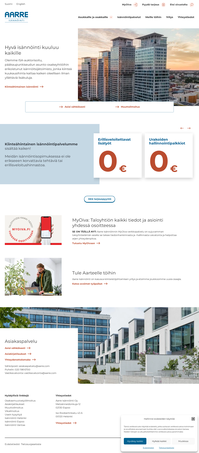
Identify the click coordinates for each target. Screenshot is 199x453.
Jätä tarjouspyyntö (99, 199)
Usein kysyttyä (13, 414)
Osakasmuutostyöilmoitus (20, 400)
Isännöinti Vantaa (15, 425)
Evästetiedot (148, 448)
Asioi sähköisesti (74, 106)
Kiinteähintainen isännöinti (21, 86)
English (20, 4)
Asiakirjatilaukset (15, 354)
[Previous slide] (182, 128)
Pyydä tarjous (150, 4)
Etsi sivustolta (178, 4)
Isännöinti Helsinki (15, 418)
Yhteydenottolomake (18, 359)
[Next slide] (189, 128)
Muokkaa (183, 441)
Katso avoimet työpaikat (87, 283)
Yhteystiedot (63, 423)
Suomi (8, 4)
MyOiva (126, 4)
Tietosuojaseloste (166, 448)
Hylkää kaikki (159, 441)
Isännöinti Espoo (14, 421)
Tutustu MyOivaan (83, 243)
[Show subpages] (111, 17)
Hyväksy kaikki (135, 441)
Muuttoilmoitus (130, 106)
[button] (193, 418)
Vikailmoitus (12, 411)
